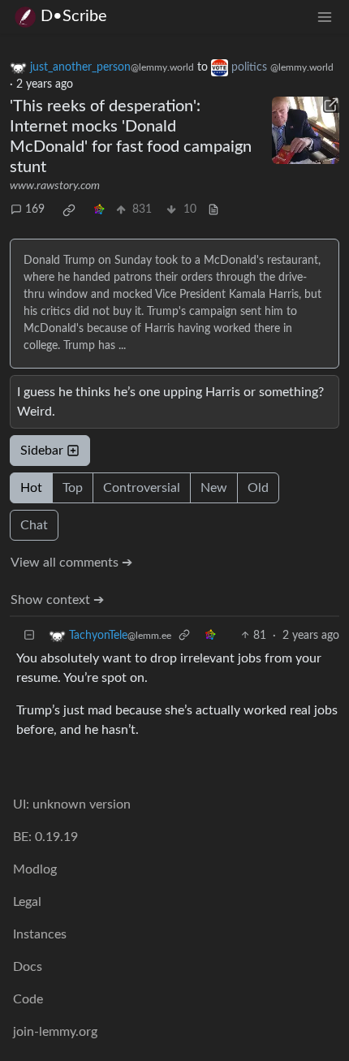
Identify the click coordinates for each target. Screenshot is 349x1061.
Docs (27, 966)
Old (258, 487)
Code (28, 999)
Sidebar (41, 450)
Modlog (35, 869)
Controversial (141, 487)
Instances (40, 934)
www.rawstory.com (55, 186)
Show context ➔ (57, 599)
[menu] (324, 16)
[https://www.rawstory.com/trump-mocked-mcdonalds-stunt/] (306, 131)
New (213, 487)
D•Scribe (74, 16)
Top (72, 487)
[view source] (213, 210)
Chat (34, 525)
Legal (27, 901)
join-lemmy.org (55, 1031)
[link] (69, 210)
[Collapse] (29, 636)
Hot (31, 487)
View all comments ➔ (71, 562)
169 (35, 209)
